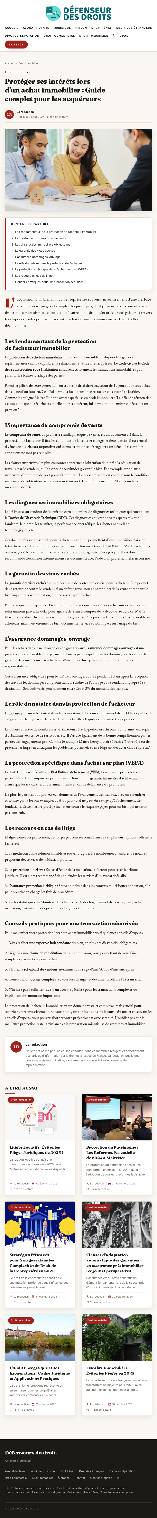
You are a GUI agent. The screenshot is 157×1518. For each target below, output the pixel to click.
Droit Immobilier (93, 35)
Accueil (11, 27)
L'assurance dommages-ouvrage (38, 257)
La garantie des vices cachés (35, 250)
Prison (81, 27)
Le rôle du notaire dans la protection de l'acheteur (49, 263)
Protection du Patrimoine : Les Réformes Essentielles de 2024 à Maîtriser (112, 1152)
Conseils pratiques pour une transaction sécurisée (49, 282)
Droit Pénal (101, 27)
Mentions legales (101, 1477)
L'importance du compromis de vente (40, 238)
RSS (119, 1477)
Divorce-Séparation (22, 35)
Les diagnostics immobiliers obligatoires (42, 244)
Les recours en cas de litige (34, 276)
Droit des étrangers (134, 27)
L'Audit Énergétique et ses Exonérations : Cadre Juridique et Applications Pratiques (40, 1373)
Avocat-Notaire (36, 27)
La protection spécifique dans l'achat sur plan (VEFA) (51, 269)
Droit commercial (59, 35)
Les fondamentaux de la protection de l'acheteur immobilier (55, 232)
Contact (16, 44)
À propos (120, 35)
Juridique (62, 27)
